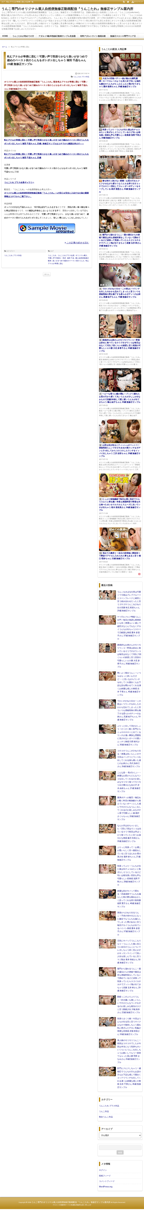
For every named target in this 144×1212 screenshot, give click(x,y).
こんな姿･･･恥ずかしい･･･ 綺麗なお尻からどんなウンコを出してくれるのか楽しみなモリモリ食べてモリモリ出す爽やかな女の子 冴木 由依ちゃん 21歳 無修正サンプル (129, 781)
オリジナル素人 (81, 255)
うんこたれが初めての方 (23, 36)
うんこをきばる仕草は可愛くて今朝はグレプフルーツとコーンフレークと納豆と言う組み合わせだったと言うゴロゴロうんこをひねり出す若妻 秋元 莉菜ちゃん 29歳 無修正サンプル (129, 601)
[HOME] (128, 2)
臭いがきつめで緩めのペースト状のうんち (68, 261)
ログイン (103, 1170)
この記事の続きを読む (77, 242)
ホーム (46, 274)
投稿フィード (105, 1176)
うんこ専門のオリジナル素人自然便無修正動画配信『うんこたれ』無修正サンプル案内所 (67, 9)
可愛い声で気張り (54, 258)
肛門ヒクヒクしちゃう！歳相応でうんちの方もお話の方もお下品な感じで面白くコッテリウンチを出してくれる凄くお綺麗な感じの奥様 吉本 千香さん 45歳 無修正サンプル (129, 1077)
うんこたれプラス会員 (66, 255)
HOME (5, 36)
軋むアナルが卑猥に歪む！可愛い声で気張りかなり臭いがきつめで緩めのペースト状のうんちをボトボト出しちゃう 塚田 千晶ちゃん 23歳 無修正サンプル (47, 60)
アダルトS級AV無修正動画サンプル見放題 (57, 36)
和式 (64, 258)
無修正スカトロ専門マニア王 (123, 36)
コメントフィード (107, 1181)
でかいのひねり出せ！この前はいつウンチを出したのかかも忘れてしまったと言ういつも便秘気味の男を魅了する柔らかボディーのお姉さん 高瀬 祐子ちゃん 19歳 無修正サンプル (129, 710)
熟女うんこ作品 (106, 1117)
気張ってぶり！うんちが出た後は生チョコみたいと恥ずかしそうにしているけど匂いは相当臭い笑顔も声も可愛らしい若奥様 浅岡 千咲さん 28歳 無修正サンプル (129, 875)
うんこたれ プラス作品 (81, 77)
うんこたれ (52, 255)
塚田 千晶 (70, 258)
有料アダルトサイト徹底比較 (93, 36)
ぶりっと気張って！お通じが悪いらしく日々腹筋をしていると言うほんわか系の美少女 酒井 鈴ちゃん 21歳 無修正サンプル (129, 853)
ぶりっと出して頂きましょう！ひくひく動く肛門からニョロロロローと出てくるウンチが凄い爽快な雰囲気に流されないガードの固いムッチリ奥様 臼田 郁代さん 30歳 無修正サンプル (129, 735)
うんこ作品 (104, 1111)
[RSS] (124, 2)
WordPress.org (105, 1187)
